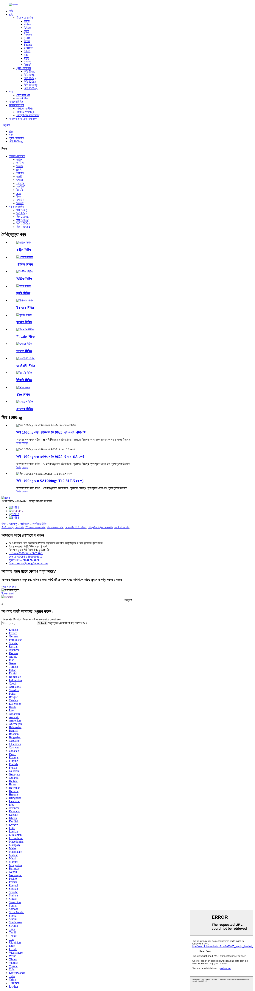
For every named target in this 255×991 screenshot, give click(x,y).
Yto (26, 54)
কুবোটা (27, 37)
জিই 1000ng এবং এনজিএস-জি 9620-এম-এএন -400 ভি (50, 432)
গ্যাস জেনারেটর (23, 68)
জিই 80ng (29, 74)
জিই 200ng (30, 78)
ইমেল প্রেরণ (7, 593)
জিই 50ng (29, 71)
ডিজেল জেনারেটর (24, 17)
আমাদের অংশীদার (24, 108)
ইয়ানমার (28, 34)
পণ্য (11, 14)
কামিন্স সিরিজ (23, 250)
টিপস (3, 523)
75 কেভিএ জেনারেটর (35, 527)
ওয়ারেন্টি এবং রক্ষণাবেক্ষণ (27, 115)
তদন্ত (25, 443)
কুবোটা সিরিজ (24, 322)
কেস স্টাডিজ (22, 98)
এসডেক (27, 61)
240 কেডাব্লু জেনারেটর (12, 527)
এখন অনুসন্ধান (8, 586)
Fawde (28, 44)
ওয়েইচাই (28, 48)
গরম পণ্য (13, 523)
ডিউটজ (27, 27)
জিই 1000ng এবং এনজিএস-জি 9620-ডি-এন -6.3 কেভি (50, 457)
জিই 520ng (30, 81)
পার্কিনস (27, 24)
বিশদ (18, 443)
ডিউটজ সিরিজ (24, 279)
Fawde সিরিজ (25, 337)
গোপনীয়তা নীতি (39, 523)
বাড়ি (11, 11)
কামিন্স (26, 21)
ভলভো (27, 41)
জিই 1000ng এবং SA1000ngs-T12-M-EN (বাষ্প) (49, 481)
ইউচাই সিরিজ (24, 380)
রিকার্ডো (27, 64)
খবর (11, 91)
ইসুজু (26, 58)
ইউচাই (27, 51)
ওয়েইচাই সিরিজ (25, 366)
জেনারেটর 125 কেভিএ (75, 527)
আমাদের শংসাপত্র (25, 111)
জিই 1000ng (31, 85)
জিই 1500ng (31, 88)
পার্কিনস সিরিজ (24, 264)
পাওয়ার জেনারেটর (55, 527)
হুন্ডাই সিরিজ (23, 293)
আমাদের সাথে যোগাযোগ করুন (23, 118)
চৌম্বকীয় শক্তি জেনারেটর (100, 527)
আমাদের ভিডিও (16, 101)
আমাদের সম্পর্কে (16, 105)
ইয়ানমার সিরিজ (25, 308)
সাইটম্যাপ (24, 523)
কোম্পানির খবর (23, 95)
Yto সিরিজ (23, 394)
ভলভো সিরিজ (24, 351)
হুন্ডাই (26, 31)
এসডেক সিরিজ (24, 409)
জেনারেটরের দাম (121, 527)
